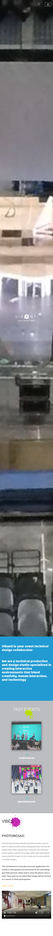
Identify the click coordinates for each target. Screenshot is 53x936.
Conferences (26, 758)
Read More (8, 886)
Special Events (26, 802)
